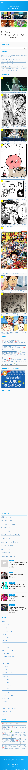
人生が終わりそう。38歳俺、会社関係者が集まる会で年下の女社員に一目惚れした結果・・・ (14, 740)
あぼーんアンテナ (6, 549)
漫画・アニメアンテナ (7, 517)
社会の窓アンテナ (6, 527)
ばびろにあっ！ (14, 8)
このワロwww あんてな (8, 556)
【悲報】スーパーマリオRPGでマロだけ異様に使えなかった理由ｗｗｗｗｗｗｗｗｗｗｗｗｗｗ (14, 742)
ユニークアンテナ (6, 531)
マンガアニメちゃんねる (8, 524)
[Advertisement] (14, 452)
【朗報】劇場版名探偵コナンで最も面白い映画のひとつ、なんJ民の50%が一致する (13, 69)
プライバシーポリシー (20, 759)
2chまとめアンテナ (6, 520)
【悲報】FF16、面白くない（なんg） (10, 59)
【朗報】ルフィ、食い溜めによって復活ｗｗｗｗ (12, 347)
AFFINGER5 (22, 769)
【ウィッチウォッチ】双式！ (9, 341)
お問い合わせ (6, 759)
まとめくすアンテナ (7, 545)
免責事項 (12, 759)
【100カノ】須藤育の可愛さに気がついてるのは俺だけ (14, 342)
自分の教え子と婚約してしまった (9, 738)
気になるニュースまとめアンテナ (10, 535)
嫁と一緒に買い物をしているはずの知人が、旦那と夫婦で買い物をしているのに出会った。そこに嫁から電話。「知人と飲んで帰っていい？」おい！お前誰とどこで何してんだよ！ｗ (14, 745)
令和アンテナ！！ (6, 538)
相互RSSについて (14, 760)
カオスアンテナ (5, 552)
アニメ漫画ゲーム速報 (14, 766)
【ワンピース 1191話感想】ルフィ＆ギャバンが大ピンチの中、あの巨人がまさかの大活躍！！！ (14, 350)
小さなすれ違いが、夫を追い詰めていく (11, 340)
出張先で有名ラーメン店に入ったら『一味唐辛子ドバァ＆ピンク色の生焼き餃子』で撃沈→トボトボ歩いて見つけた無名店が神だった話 (14, 735)
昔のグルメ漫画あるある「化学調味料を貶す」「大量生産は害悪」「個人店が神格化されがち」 (14, 353)
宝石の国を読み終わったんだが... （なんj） (12, 66)
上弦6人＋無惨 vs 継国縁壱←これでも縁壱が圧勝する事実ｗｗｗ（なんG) (14, 55)
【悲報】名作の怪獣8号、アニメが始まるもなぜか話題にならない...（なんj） (13, 62)
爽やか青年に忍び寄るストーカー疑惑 (10, 723)
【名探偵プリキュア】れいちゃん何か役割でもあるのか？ (14, 732)
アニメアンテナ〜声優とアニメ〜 (10, 542)
